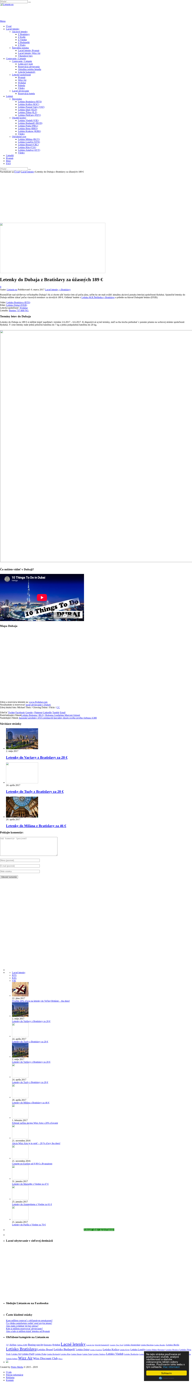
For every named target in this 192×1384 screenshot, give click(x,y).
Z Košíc (22, 37)
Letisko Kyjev (125, 1350)
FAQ (8, 163)
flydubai (22, 82)
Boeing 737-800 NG (19, 310)
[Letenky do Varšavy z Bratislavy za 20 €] (22, 748)
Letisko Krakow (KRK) (29, 131)
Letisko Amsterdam (132, 1345)
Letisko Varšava (99, 1354)
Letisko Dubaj (82, 1349)
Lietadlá (10, 155)
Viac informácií (171, 1367)
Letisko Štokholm (131, 1354)
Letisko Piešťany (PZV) (29, 115)
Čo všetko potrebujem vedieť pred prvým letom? (29, 1323)
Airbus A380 (22, 1345)
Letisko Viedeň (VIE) (28, 120)
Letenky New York (116, 1345)
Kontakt (10, 1380)
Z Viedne (22, 39)
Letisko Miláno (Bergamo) (155, 1350)
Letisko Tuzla (87, 1354)
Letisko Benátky (159, 1345)
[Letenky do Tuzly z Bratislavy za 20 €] (22, 782)
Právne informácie (14, 1375)
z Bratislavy (65, 289)
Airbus (12, 1344)
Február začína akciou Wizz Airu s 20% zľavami (35, 1123)
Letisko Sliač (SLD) (27, 109)
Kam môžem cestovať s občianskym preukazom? (29, 1320)
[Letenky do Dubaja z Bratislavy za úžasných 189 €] (52, 272)
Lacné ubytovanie (20, 91)
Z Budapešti (24, 42)
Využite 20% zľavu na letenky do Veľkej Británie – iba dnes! (41, 1001)
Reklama (10, 1377)
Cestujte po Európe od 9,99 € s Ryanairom (32, 1163)
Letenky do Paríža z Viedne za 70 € (29, 1224)
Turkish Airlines (12, 1359)
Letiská (9, 96)
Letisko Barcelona (147, 1345)
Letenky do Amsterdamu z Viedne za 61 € (32, 1204)
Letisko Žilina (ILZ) (27, 112)
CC (58, 707)
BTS (14, 975)
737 (7, 1345)
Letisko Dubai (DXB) (16, 305)
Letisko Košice (111, 1349)
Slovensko (17, 99)
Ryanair (21, 77)
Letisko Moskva (172, 1350)
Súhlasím (166, 1373)
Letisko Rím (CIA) (27, 147)
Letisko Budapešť (64, 1349)
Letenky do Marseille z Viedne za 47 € (30, 1184)
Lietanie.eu (12, 289)
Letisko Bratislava (21, 1349)
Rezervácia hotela (26, 93)
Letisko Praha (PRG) (28, 126)
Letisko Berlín (172, 1344)
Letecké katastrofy (26, 72)
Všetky (21, 88)
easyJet (39, 1344)
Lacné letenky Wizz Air (29, 53)
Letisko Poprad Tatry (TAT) (31, 107)
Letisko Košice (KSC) (28, 104)
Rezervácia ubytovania (29, 66)
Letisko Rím (65, 1354)
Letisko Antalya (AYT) (29, 150)
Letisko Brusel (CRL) (28, 144)
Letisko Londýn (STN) (29, 142)
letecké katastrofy (102, 1345)
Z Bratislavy (24, 34)
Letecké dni (90, 1345)
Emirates (48, 1344)
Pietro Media (17, 1367)
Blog (8, 161)
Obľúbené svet (19, 136)
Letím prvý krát (25, 64)
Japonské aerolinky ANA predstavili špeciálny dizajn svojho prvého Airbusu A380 (58, 718)
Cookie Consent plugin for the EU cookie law (166, 1378)
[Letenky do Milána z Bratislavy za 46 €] (22, 816)
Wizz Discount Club (45, 1358)
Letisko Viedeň (114, 1353)
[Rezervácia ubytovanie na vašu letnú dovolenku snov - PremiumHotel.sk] (7, 1362)
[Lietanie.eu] (7, 4)
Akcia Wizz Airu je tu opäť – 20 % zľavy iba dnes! (36, 1143)
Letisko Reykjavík (53, 1354)
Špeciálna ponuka (20, 48)
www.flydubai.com (38, 702)
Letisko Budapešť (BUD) (30, 123)
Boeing (32, 1344)
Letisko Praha (40, 1354)
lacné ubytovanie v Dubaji (38, 704)
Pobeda (21, 85)
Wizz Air (22, 80)
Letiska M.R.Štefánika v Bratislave (98, 297)
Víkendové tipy (25, 56)
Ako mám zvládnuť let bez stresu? (22, 1326)
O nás (9, 1372)
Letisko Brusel (45, 1349)
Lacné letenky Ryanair (28, 50)
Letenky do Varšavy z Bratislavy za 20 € (37, 757)
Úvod (8, 26)
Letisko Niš (16, 1354)
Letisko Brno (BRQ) (28, 128)
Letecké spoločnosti (21, 74)
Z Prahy (22, 45)
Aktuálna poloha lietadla (29, 69)
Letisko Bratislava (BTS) (30, 101)
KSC (14, 978)
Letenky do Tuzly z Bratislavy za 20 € (35, 791)
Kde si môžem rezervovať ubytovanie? (24, 1328)
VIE (14, 980)
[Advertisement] (96, 200)
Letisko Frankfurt (96, 1350)
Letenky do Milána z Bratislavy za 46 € (36, 826)
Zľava (60, 1359)
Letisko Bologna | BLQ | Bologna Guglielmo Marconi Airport (50, 715)
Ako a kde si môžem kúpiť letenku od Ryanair (28, 1331)
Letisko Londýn (138, 1349)
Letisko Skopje (76, 1354)
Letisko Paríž (28, 1354)
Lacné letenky (12, 29)
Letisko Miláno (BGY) (29, 139)
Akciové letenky (20, 31)
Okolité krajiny (19, 117)
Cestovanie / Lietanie (16, 58)
